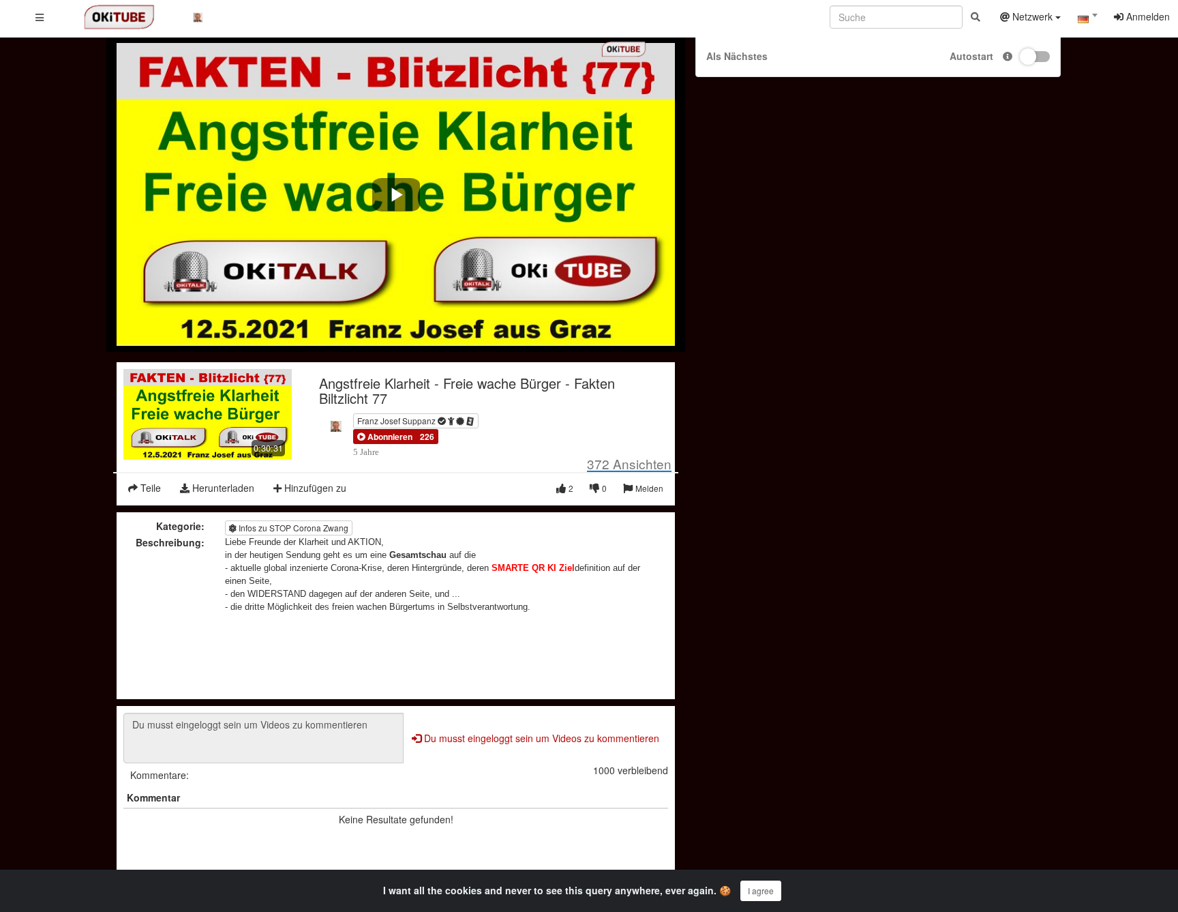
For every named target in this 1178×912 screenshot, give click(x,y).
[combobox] (1087, 19)
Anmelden (1146, 16)
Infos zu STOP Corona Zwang (292, 527)
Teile (149, 488)
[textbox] (1087, 19)
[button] (385, 436)
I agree (761, 890)
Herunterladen (222, 488)
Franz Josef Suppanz (397, 420)
